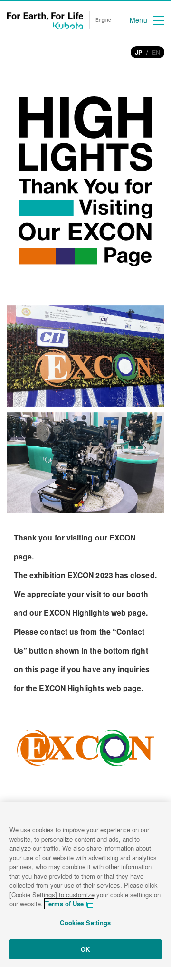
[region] (85, 884)
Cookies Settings (85, 922)
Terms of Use (64, 903)
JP (138, 52)
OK (85, 949)
